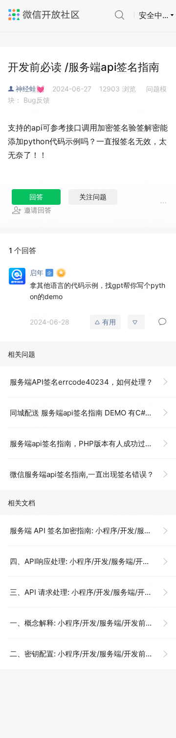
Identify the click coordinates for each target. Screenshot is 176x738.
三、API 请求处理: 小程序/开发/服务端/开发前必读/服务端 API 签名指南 (93, 592)
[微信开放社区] (45, 15)
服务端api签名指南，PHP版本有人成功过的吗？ (88, 443)
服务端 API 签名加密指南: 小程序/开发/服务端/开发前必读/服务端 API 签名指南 (93, 530)
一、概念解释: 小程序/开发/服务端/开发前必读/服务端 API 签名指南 (93, 623)
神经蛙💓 (30, 89)
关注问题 (93, 197)
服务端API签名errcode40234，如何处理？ (81, 382)
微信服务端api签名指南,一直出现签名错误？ (82, 474)
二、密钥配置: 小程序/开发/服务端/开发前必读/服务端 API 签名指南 (93, 653)
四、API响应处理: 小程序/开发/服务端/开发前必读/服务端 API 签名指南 (93, 561)
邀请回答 (37, 210)
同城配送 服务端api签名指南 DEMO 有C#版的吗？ (92, 412)
